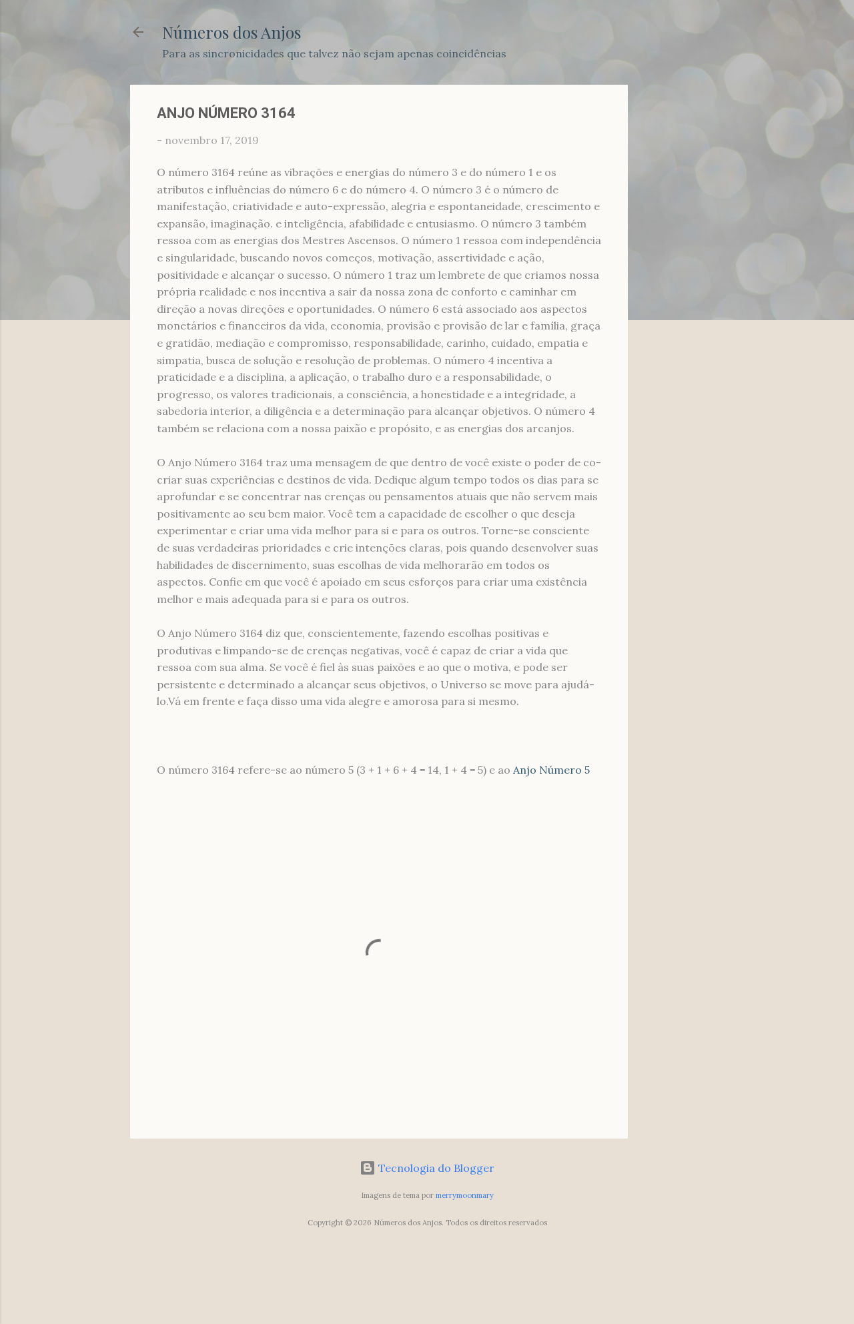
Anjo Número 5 (551, 769)
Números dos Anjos (231, 32)
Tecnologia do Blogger (435, 1168)
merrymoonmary (465, 1195)
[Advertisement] (681, 285)
